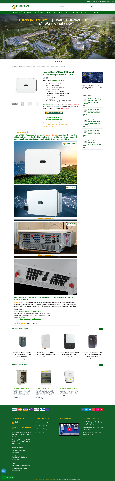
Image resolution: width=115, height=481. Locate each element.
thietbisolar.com (16, 470)
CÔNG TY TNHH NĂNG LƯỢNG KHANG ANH (45, 479)
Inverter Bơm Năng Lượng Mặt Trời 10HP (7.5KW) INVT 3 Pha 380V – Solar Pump (93, 354)
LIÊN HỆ (97, 12)
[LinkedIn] (90, 409)
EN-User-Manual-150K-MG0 (54, 119)
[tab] (23, 132)
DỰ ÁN (80, 12)
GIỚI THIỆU (29, 12)
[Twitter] (86, 409)
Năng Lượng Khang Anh (94, 432)
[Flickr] (97, 409)
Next (101, 83)
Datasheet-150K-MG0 (52, 117)
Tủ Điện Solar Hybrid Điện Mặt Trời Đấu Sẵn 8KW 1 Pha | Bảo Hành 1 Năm (22, 393)
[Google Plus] (93, 409)
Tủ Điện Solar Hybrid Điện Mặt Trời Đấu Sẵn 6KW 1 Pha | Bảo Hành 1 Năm (45, 393)
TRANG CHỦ (18, 12)
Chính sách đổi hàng (41, 429)
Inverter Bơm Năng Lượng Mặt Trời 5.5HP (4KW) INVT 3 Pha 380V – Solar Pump (22, 354)
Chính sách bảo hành (41, 425)
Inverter (57, 123)
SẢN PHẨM (51, 12)
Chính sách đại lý (40, 432)
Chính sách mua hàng (42, 422)
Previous (84, 83)
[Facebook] (82, 409)
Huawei (52, 123)
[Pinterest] (101, 409)
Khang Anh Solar (88, 434)
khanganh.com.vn (22, 468)
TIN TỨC (89, 12)
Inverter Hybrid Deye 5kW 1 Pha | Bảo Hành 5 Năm (69, 392)
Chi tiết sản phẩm (23, 132)
